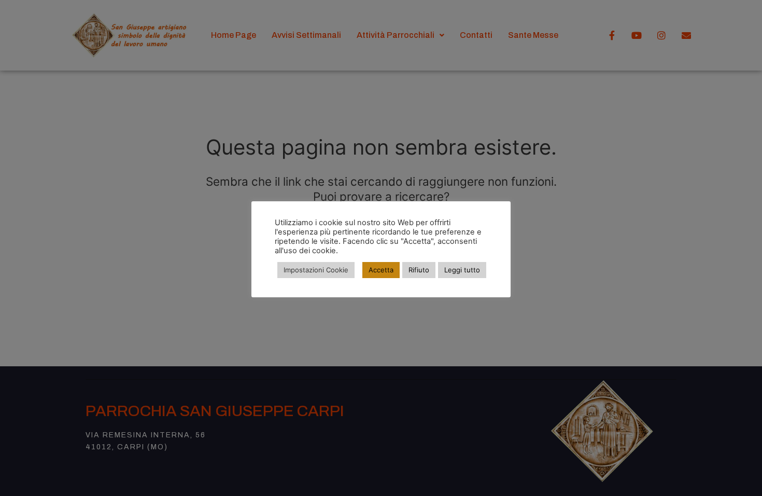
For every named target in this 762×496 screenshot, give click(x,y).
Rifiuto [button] (418, 270)
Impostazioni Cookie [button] (316, 270)
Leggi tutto (462, 270)
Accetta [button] (381, 270)
